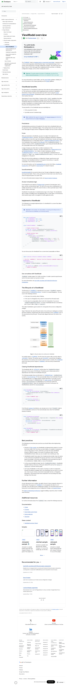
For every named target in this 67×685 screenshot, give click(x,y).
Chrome (21, 667)
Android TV (37, 654)
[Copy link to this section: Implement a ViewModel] (41, 201)
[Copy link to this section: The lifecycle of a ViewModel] (44, 288)
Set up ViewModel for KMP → (31, 56)
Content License (55, 609)
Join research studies (62, 653)
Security (21, 648)
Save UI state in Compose (51, 178)
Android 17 (45, 642)
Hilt (37, 118)
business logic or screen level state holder (44, 62)
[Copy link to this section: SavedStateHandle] (33, 170)
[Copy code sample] (62, 216)
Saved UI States (57, 488)
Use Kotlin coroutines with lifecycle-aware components (37, 566)
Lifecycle (42, 142)
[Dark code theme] (60, 216)
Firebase (21, 669)
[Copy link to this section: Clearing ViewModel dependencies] (44, 367)
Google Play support (61, 650)
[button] (8, 19)
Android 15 (45, 646)
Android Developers (25, 13)
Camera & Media (29, 651)
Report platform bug (61, 643)
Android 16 (45, 644)
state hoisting (40, 165)
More (15, 1)
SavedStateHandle (26, 172)
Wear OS (37, 645)
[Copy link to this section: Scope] (26, 133)
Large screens (38, 643)
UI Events (26, 509)
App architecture (7, 6)
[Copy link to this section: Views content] (32, 520)
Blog (20, 655)
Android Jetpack (32, 38)
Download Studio (53, 654)
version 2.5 (31, 408)
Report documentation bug (62, 646)
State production (28, 514)
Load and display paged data (30, 587)
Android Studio (56, 1)
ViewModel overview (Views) (31, 523)
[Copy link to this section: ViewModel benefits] (38, 87)
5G (27, 656)
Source (20, 651)
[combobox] (31, 1)
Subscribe (51, 682)
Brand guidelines (31, 678)
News (20, 653)
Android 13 (45, 650)
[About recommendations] (40, 562)
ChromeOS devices (37, 648)
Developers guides (53, 649)
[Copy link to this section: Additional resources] (39, 498)
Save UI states (26, 577)
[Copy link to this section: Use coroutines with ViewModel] (42, 274)
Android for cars (37, 651)
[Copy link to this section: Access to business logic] (38, 182)
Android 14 (45, 648)
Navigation (42, 118)
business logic (41, 184)
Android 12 (45, 652)
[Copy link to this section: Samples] (28, 527)
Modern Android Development (32, 75)
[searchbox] (9, 11)
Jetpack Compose (51, 117)
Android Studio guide (54, 645)
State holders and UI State (30, 512)
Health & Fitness (29, 648)
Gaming (29, 642)
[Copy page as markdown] (42, 38)
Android (21, 643)
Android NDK (53, 656)
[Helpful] (60, 14)
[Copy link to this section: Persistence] (30, 123)
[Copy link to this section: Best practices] (34, 440)
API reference (54, 651)
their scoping (33, 447)
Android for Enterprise (21, 646)
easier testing (48, 380)
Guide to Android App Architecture (32, 490)
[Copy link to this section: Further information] (38, 481)
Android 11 (45, 654)
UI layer (47, 81)
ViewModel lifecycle (41, 164)
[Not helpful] (62, 14)
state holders (47, 79)
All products (21, 674)
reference (30, 152)
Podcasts (21, 657)
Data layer (26, 516)
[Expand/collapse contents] (29, 17)
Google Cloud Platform (24, 672)
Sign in (63, 1)
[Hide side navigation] (15, 682)
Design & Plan (33, 13)
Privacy (28, 653)
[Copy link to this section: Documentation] (32, 504)
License (25, 678)
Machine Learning (29, 645)
